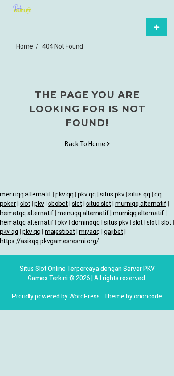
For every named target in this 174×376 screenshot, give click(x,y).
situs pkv (112, 194)
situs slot (98, 203)
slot (25, 203)
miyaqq (89, 231)
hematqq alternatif (27, 213)
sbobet (58, 203)
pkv (39, 203)
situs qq (139, 194)
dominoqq (85, 222)
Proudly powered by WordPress (56, 296)
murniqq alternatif (140, 203)
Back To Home (86, 143)
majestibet (60, 231)
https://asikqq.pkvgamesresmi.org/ (49, 241)
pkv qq (64, 194)
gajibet (113, 231)
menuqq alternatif (25, 194)
